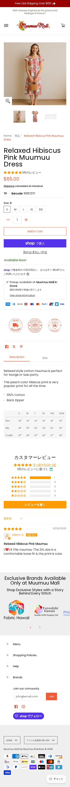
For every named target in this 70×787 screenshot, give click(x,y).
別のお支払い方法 (35, 252)
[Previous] (31, 627)
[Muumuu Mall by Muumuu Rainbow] (34, 25)
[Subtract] (8, 220)
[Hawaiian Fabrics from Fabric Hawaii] (16, 610)
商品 (17, 136)
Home (8, 136)
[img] (13, 529)
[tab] (17, 358)
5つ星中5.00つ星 (44, 465)
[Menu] (6, 25)
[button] (63, 25)
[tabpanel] (35, 402)
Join (51, 696)
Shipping (9, 186)
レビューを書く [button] (35, 504)
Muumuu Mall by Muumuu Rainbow (24, 749)
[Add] (26, 220)
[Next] (39, 627)
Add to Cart (35, 231)
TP (5, 193)
